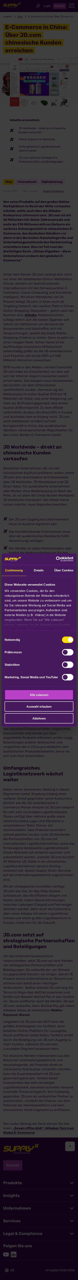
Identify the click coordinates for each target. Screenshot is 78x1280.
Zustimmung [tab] (14, 570)
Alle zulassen (39, 694)
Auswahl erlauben (39, 706)
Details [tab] (39, 570)
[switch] (67, 652)
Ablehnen (39, 718)
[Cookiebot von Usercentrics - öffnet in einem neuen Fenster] (56, 559)
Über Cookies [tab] (63, 570)
